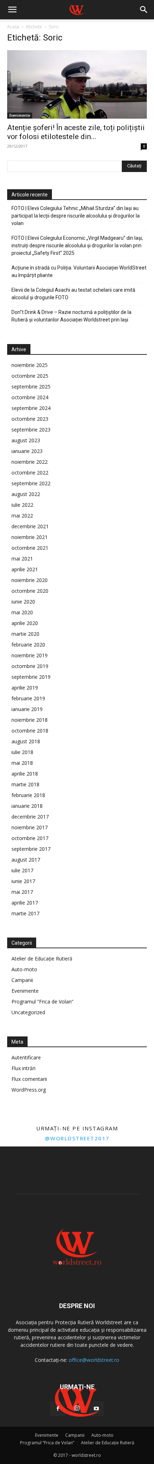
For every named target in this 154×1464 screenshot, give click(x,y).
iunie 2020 (23, 601)
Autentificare (26, 1057)
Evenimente (19, 115)
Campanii (22, 980)
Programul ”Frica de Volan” (42, 1001)
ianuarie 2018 (27, 805)
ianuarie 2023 (27, 451)
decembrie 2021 (30, 526)
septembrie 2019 (30, 676)
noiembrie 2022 (29, 461)
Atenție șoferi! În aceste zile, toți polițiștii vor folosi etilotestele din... (76, 132)
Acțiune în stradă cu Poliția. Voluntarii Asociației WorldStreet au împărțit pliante (78, 271)
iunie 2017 (23, 881)
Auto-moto (24, 969)
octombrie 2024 (29, 397)
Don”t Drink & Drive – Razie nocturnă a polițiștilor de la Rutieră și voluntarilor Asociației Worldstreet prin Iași (71, 316)
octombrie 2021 (29, 547)
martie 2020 (25, 633)
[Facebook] (57, 1409)
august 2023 (25, 440)
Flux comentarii (29, 1079)
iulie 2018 (22, 752)
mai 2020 (22, 612)
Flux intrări (23, 1068)
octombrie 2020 (29, 590)
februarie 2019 (28, 698)
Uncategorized (28, 1012)
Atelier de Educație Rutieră (41, 958)
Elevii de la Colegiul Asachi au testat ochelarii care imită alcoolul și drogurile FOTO (73, 293)
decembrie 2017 (30, 816)
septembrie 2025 (30, 386)
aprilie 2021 (24, 569)
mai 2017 (22, 891)
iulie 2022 (22, 504)
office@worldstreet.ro (94, 1359)
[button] (12, 9)
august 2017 (25, 859)
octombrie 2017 (29, 838)
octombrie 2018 (29, 730)
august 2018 (25, 741)
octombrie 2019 (29, 666)
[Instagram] (77, 1408)
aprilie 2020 (24, 623)
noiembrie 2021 (29, 537)
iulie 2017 (22, 870)
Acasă (13, 27)
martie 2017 (25, 913)
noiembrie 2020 (29, 580)
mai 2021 (22, 558)
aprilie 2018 (24, 773)
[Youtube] (96, 1409)
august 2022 (25, 494)
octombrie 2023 (29, 418)
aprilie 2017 (24, 902)
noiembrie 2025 (29, 365)
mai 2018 (22, 762)
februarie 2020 (28, 644)
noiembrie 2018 (29, 719)
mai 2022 (22, 515)
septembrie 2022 (30, 483)
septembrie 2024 (30, 408)
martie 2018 (25, 784)
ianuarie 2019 (27, 709)
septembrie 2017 (30, 848)
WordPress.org (28, 1089)
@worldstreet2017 (77, 1138)
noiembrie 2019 (29, 655)
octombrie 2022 (29, 472)
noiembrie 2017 (29, 827)
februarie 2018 (28, 795)
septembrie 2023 (30, 429)
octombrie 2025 (29, 375)
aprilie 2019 (24, 687)
